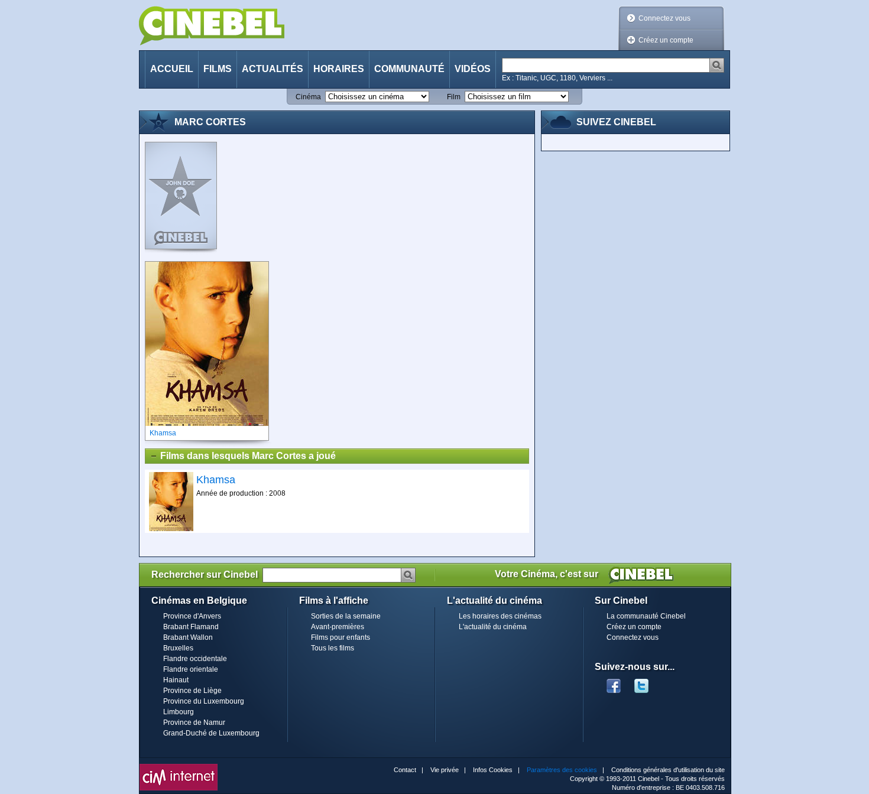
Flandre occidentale (195, 659)
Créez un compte (665, 40)
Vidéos (473, 69)
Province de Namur (194, 722)
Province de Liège (192, 690)
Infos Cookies (493, 769)
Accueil (171, 69)
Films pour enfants (340, 637)
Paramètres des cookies (562, 769)
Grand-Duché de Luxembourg (211, 733)
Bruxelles (178, 648)
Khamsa (215, 480)
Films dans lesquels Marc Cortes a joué (248, 456)
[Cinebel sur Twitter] (647, 682)
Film (454, 97)
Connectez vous (664, 18)
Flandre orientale (190, 669)
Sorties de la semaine (346, 616)
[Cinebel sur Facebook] (614, 682)
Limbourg (178, 712)
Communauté (409, 69)
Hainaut (176, 680)
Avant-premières (337, 627)
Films (217, 69)
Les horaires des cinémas (500, 616)
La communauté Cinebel (646, 616)
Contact (405, 769)
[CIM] (179, 766)
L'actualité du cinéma (493, 627)
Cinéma (308, 97)
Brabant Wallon (188, 637)
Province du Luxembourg (203, 701)
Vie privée (444, 769)
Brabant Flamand (191, 627)
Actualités (272, 69)
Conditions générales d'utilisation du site (668, 769)
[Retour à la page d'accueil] (211, 25)
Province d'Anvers (192, 616)
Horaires (338, 69)
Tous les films (332, 648)
